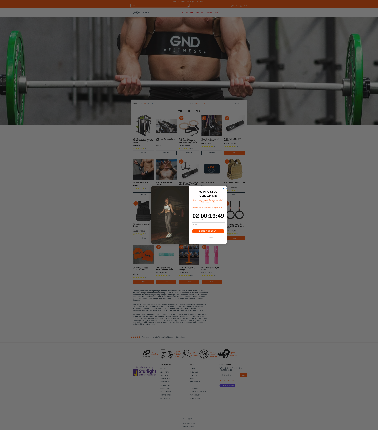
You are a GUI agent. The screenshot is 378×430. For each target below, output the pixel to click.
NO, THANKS (208, 237)
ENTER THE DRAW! (208, 231)
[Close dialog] (224, 188)
